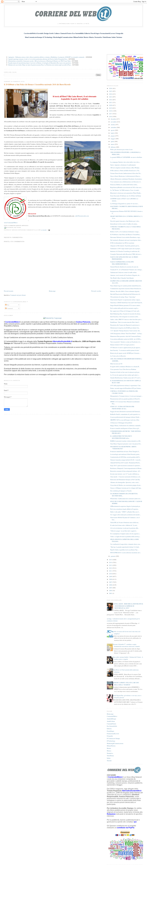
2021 (110, 102)
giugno (113, 136)
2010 (110, 574)
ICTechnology (111, 741)
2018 (110, 111)
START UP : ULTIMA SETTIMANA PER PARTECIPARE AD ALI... (122, 408)
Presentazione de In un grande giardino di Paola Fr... (125, 399)
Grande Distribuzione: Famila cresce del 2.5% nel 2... (125, 378)
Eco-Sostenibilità (112, 726)
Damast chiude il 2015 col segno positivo (122, 345)
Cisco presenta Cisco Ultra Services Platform (123, 369)
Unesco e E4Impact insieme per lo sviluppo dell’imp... (126, 488)
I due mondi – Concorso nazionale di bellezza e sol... (125, 477)
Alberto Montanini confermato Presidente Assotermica (126, 179)
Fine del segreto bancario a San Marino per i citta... (125, 221)
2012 (110, 568)
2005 (110, 588)
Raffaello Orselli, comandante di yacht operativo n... (125, 414)
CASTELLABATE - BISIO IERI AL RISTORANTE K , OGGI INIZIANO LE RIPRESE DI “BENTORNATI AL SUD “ (127, 606)
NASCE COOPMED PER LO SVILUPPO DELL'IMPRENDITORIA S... (122, 263)
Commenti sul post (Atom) (18, 295)
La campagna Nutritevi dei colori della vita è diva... (125, 162)
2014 (110, 562)
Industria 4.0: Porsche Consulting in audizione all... (125, 251)
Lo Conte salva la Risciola (118, 356)
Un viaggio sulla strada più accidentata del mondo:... (125, 515)
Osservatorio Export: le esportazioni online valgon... (125, 300)
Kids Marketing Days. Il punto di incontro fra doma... (125, 314)
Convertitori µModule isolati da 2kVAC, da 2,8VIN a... (126, 339)
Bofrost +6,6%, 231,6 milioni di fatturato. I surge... (125, 232)
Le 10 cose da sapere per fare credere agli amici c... (124, 375)
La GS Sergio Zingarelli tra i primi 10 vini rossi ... (124, 204)
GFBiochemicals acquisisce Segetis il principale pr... (125, 506)
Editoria (109, 729)
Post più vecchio (96, 291)
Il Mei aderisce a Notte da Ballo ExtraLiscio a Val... (125, 170)
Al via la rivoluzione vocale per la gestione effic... (124, 528)
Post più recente (8, 291)
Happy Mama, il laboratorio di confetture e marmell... (125, 425)
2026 (110, 88)
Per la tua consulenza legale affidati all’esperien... (124, 509)
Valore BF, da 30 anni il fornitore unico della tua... (124, 522)
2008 (110, 579)
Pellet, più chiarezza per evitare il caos (121, 149)
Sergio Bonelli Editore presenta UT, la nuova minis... (125, 305)
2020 (110, 105)
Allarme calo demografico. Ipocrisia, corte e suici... (125, 482)
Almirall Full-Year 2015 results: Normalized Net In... (125, 463)
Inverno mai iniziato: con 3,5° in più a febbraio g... (125, 474)
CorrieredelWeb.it (112, 716)
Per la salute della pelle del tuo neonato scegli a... (124, 308)
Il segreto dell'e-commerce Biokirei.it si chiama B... (125, 366)
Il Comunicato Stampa (113, 738)
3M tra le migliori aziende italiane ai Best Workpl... (125, 168)
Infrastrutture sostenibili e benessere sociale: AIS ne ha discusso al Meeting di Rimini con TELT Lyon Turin (39, 61)
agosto (113, 130)
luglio (113, 133)
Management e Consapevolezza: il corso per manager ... (126, 396)
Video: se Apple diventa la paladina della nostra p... (125, 536)
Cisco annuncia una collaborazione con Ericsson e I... (125, 182)
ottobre (113, 125)
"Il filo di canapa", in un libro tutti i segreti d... (123, 531)
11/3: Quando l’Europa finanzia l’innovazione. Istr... (125, 331)
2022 (110, 100)
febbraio (113, 147)
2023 (110, 97)
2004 (110, 590)
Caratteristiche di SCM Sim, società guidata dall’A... (125, 457)
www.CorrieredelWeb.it (10, 223)
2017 (110, 114)
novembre (114, 122)
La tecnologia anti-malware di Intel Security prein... (125, 454)
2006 (110, 585)
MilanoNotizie (111, 746)
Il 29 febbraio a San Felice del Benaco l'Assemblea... (125, 234)
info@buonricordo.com (82, 216)
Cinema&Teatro (111, 724)
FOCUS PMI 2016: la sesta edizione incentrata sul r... (125, 553)
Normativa (110, 753)
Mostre (109, 748)
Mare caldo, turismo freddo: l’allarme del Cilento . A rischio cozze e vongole (127, 658)
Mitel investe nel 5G (116, 364)
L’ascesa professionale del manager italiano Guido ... (125, 417)
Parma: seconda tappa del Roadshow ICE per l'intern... (126, 388)
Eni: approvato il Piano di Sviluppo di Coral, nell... (125, 311)
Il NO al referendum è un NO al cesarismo (122, 243)
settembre (114, 127)
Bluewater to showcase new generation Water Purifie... (126, 193)
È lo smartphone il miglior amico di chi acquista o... (125, 534)
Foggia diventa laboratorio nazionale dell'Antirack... (125, 411)
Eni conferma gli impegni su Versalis (121, 491)
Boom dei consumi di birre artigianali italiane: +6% (125, 471)
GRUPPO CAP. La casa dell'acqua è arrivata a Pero (124, 420)
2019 (110, 108)
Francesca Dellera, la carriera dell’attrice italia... (124, 185)
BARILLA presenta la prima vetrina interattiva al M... (125, 441)
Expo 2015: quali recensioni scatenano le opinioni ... (125, 465)
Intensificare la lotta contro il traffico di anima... (124, 224)
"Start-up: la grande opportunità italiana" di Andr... (125, 547)
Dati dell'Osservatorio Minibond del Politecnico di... (125, 294)
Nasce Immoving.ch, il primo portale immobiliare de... (126, 286)
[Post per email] (48, 230)
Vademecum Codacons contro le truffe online (123, 272)
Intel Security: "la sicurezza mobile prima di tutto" (124, 350)
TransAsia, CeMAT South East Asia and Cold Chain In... (126, 303)
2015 (110, 560)
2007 (110, 582)
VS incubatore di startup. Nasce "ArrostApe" (123, 297)
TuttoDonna (110, 756)
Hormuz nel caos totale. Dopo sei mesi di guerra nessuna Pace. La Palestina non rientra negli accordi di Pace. (39, 65)
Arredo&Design (111, 719)
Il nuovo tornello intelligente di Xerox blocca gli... (125, 428)
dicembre (113, 119)
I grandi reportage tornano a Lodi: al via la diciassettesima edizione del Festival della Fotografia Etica (37, 59)
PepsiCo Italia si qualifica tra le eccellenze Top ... (124, 550)
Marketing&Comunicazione (115, 743)
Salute (109, 758)
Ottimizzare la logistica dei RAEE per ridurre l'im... (125, 328)
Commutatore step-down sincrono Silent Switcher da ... (126, 288)
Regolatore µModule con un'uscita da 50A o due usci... (126, 187)
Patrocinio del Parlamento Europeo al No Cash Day (125, 480)
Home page (52, 291)
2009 (110, 576)
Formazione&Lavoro (113, 734)
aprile (112, 141)
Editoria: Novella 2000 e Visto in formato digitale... (125, 291)
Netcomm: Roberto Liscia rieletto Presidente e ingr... (125, 237)
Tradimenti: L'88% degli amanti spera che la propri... (125, 248)
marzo (113, 144)
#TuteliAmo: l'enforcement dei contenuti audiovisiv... (125, 499)
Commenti (9, 308)
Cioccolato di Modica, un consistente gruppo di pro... (125, 485)
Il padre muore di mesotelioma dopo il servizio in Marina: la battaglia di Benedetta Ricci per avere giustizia (39, 63)
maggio (113, 139)
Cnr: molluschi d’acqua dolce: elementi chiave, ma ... (125, 544)
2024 (110, 94)
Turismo (109, 761)
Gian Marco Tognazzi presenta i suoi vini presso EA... (125, 444)
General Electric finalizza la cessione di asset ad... (124, 267)
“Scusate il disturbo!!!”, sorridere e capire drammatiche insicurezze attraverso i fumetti (126, 645)
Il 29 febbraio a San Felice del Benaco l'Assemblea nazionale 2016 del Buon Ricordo (37, 84)
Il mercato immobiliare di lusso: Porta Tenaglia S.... (125, 451)
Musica (109, 751)
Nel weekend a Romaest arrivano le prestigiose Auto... (126, 240)
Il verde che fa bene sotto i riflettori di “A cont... (124, 525)
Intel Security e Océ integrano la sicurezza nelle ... (124, 317)
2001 (110, 593)
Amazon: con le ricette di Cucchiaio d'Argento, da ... (125, 275)
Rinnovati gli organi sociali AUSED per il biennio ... (125, 353)
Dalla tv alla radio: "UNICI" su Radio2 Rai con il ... (125, 512)
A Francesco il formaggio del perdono (121, 423)
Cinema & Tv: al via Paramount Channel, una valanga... (126, 270)
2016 (110, 116)
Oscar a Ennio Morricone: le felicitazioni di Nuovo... (125, 176)
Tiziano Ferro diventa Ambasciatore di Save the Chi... (125, 173)
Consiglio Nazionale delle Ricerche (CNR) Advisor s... (126, 254)
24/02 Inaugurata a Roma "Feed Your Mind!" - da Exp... (126, 333)
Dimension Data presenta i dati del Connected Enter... (125, 336)
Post (7, 305)
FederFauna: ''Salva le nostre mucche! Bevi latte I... (125, 322)
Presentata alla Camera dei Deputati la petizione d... (125, 325)
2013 (110, 565)
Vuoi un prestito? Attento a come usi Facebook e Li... (125, 342)
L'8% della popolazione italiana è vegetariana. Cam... (125, 385)
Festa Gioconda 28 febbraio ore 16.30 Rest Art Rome (125, 196)
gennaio (113, 556)
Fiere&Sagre (110, 731)
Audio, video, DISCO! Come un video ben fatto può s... (126, 319)
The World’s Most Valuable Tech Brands (122, 278)
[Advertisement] (73, 45)
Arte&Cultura (111, 721)
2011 (110, 571)
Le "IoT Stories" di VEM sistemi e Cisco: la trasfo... (125, 190)
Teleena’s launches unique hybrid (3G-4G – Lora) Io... (125, 460)
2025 (110, 91)
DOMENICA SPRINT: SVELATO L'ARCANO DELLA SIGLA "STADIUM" (125, 684)
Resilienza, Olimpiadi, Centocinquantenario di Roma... (126, 468)
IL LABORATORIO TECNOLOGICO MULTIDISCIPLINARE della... (121, 437)
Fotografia (110, 736)
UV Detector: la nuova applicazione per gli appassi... (125, 347)
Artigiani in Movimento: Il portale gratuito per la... (125, 246)
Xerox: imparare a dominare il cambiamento (123, 165)
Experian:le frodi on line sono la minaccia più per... (125, 372)
